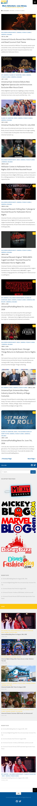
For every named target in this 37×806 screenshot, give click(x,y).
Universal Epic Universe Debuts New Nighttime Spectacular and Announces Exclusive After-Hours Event (16, 85)
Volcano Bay (19, 711)
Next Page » (32, 459)
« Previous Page (6, 459)
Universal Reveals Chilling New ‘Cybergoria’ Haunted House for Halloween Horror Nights (18, 212)
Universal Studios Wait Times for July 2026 (18, 125)
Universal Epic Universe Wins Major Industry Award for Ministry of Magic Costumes (15, 393)
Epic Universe (5, 75)
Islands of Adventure (16, 75)
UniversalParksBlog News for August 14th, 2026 (15, 578)
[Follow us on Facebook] (32, 465)
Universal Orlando (6, 34)
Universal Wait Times (7, 685)
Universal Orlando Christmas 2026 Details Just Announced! (18, 592)
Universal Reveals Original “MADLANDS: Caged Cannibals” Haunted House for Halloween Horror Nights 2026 (16, 260)
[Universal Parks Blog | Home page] (4, 2)
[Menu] (35, 2)
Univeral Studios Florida (24, 32)
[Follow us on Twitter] (35, 465)
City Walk (3, 709)
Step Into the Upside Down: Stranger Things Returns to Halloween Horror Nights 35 (18, 352)
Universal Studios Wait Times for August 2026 (14, 588)
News (24, 75)
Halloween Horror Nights (8, 32)
